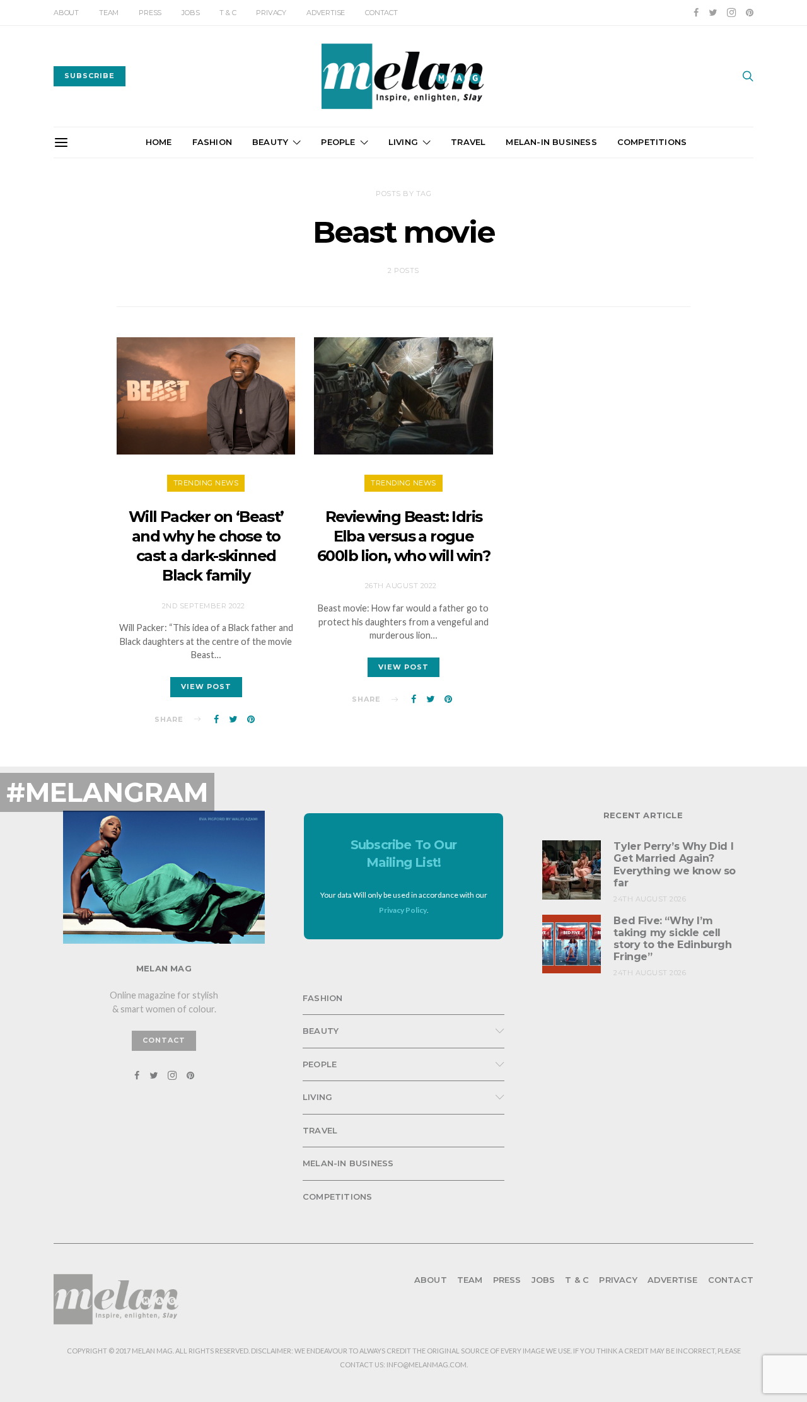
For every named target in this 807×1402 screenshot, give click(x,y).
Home (159, 142)
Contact (381, 12)
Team (109, 12)
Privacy (271, 12)
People (338, 142)
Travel (468, 142)
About (66, 12)
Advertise (325, 12)
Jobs (190, 12)
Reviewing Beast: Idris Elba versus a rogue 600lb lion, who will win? (403, 536)
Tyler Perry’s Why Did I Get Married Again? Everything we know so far (674, 864)
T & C (227, 12)
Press (150, 12)
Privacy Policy (403, 910)
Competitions (652, 142)
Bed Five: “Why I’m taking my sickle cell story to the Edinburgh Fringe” (672, 939)
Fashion (212, 142)
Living (403, 142)
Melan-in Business (551, 142)
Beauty (270, 142)
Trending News (206, 482)
